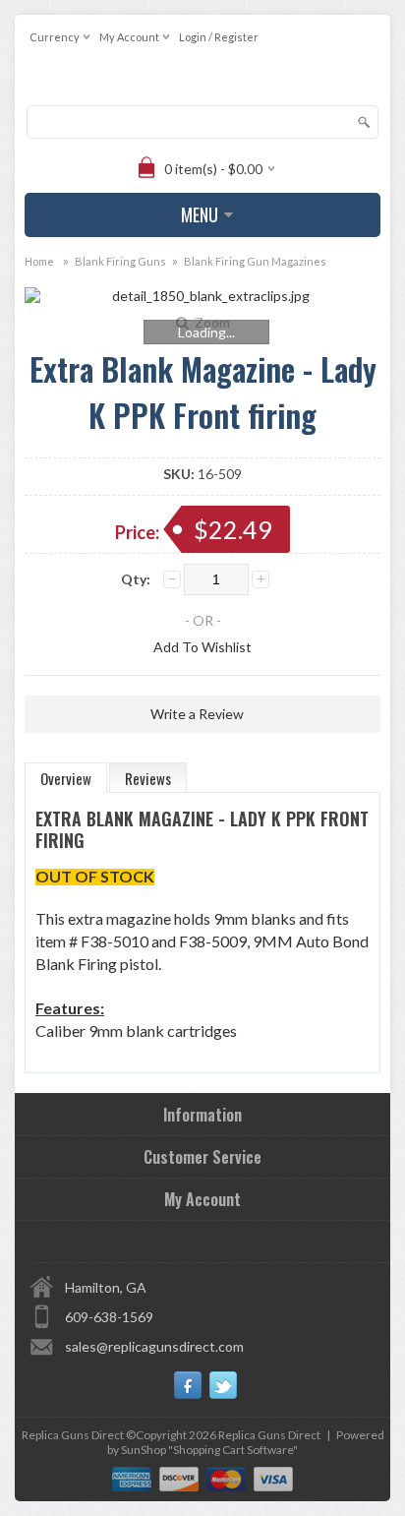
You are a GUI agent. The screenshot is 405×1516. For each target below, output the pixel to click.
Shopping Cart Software (233, 1449)
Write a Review (197, 713)
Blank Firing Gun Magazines (255, 261)
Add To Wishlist (202, 646)
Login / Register (219, 36)
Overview (65, 778)
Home (39, 261)
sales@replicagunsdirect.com (154, 1346)
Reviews (148, 778)
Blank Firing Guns (120, 261)
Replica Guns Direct (269, 1434)
